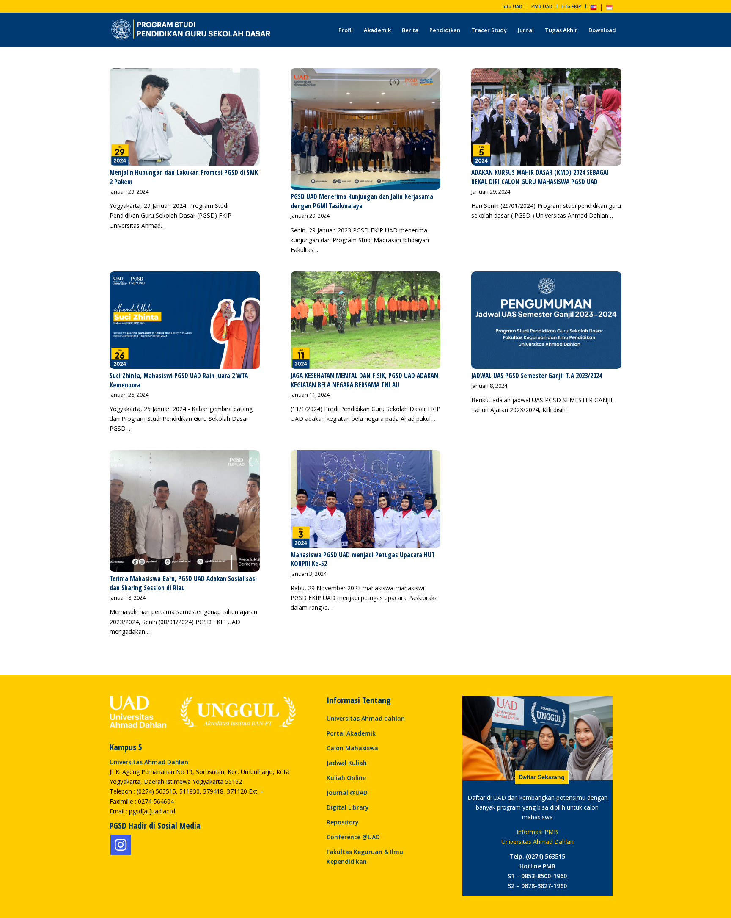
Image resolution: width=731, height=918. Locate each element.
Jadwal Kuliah (347, 763)
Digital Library (348, 807)
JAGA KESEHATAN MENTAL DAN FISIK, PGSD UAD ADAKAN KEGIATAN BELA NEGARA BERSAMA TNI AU (364, 380)
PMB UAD (541, 6)
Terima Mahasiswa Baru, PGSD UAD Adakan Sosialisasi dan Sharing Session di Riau (183, 583)
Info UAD (512, 6)
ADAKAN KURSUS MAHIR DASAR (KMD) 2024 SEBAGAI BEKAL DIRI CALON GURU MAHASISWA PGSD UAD (539, 177)
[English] (593, 9)
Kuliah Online (346, 778)
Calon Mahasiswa (352, 748)
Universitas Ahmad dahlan (366, 718)
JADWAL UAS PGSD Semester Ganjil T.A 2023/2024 (536, 375)
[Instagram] (120, 845)
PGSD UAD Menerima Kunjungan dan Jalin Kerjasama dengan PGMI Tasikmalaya (362, 201)
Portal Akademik (351, 733)
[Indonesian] (609, 9)
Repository (343, 822)
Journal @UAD (347, 792)
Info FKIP (571, 6)
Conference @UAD (353, 837)
